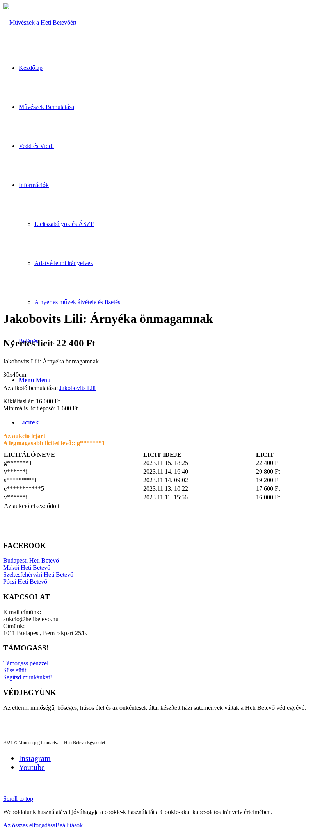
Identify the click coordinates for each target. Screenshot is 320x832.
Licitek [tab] (29, 422)
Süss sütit (14, 670)
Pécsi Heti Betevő (25, 581)
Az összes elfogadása (29, 825)
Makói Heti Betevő (26, 567)
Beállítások (69, 825)
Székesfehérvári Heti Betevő (38, 574)
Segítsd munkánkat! (27, 677)
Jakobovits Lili (77, 388)
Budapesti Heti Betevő (31, 560)
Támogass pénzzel (25, 663)
